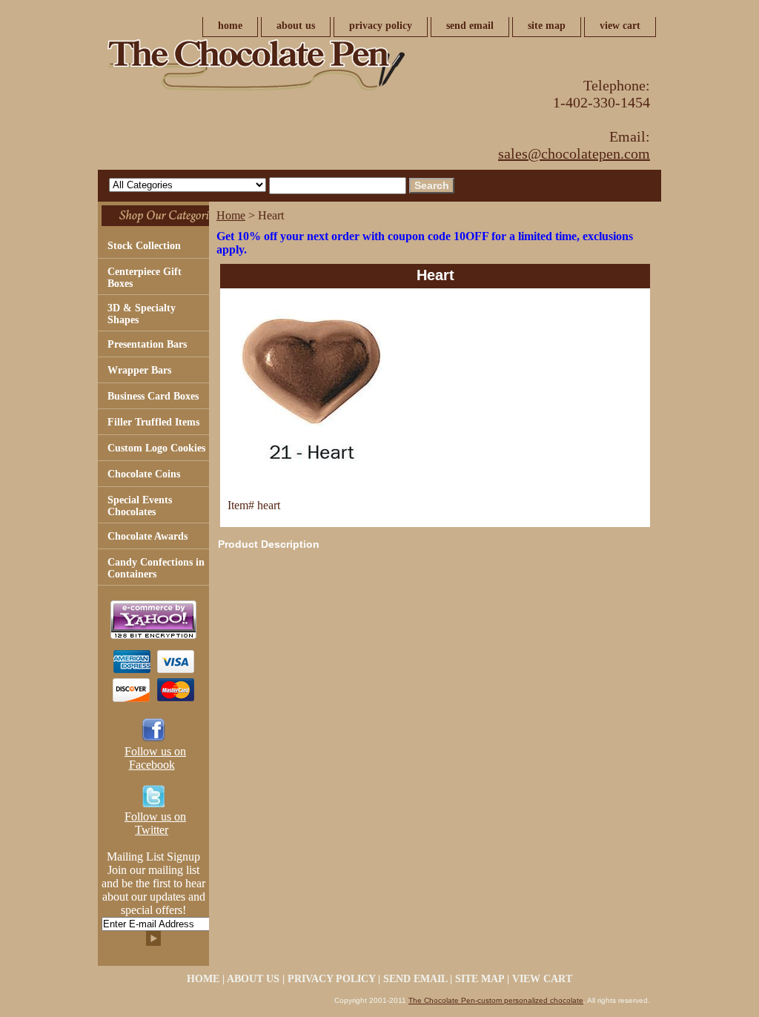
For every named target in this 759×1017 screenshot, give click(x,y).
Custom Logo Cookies (156, 448)
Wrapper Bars (139, 370)
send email (470, 25)
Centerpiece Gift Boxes (144, 277)
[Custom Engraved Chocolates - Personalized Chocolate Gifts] (283, 69)
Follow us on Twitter (155, 823)
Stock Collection (144, 245)
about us (295, 25)
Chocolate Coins (143, 474)
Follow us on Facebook (155, 758)
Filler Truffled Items (153, 422)
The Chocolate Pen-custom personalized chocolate (495, 1000)
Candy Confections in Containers (156, 568)
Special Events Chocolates (139, 505)
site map (547, 25)
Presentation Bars (147, 344)
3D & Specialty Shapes (141, 313)
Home (230, 215)
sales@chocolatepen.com (574, 153)
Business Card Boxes (153, 396)
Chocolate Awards (147, 536)
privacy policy (380, 25)
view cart (620, 25)
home (230, 25)
